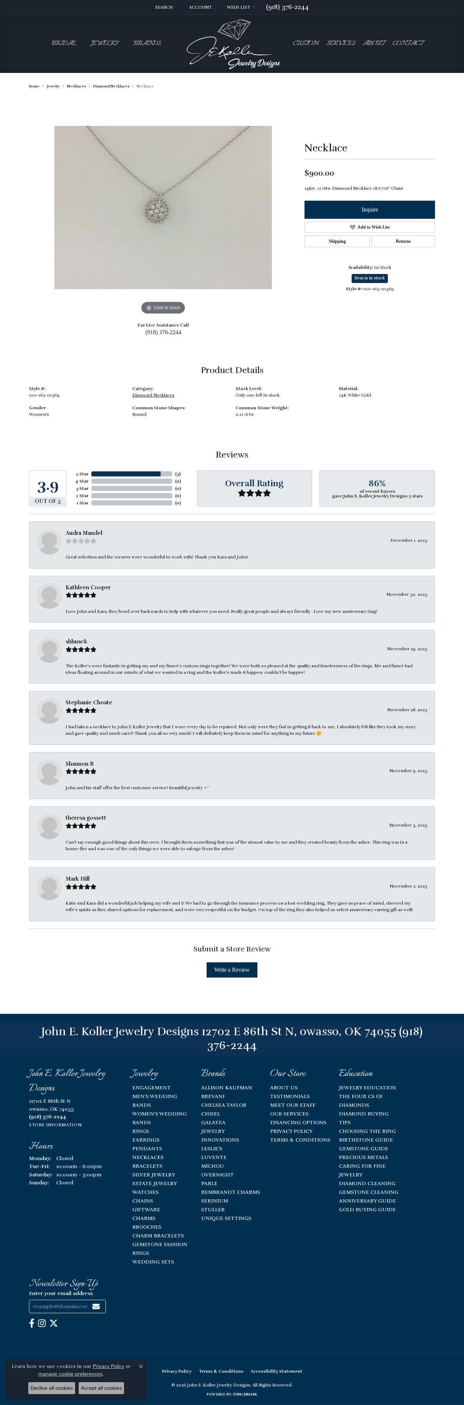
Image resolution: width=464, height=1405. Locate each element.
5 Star (82, 473)
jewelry (53, 86)
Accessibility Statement (276, 1371)
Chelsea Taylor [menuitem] (223, 1105)
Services (340, 43)
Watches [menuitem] (145, 1192)
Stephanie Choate (89, 702)
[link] (287, 7)
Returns (403, 241)
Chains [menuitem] (142, 1200)
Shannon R (80, 764)
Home (34, 86)
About (373, 43)
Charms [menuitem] (143, 1218)
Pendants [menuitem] (147, 1148)
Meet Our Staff (292, 1105)
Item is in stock (370, 278)
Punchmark (245, 1394)
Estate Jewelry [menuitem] (154, 1183)
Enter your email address (61, 1293)
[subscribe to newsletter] (96, 1306)
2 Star (82, 495)
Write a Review (232, 970)
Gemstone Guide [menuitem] (363, 1148)
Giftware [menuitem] (146, 1209)
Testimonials (290, 1096)
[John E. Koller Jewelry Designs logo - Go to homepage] (232, 44)
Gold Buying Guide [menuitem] (367, 1209)
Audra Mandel (84, 533)
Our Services (289, 1113)
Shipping (337, 241)
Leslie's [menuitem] (211, 1148)
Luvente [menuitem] (214, 1157)
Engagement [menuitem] (151, 1087)
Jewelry (104, 43)
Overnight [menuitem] (217, 1174)
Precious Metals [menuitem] (363, 1157)
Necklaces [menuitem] (147, 1157)
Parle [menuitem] (209, 1183)
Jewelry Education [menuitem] (367, 1087)
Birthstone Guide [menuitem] (366, 1139)
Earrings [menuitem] (146, 1139)
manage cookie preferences (70, 1374)
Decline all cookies (51, 1388)
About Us (284, 1087)
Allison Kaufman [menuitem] (226, 1087)
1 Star (82, 502)
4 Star (81, 481)
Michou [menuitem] (212, 1166)
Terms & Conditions (300, 1139)
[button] (167, 7)
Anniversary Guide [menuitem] (367, 1200)
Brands (147, 43)
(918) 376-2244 (163, 332)
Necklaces (76, 86)
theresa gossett (86, 818)
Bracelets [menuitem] (147, 1166)
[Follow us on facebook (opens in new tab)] (31, 1323)
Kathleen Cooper (88, 587)
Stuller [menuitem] (213, 1209)
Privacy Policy (291, 1131)
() (178, 473)
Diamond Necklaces (111, 86)
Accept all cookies (101, 1388)
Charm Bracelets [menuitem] (158, 1235)
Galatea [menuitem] (213, 1122)
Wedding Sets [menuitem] (153, 1261)
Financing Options (298, 1122)
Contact (408, 43)
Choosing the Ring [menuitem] (367, 1131)
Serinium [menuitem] (214, 1200)
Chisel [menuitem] (210, 1113)
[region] (163, 207)
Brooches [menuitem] (146, 1227)
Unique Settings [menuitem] (226, 1218)
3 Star (82, 488)
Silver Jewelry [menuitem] (153, 1174)
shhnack (76, 641)
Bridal (63, 43)
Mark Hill (78, 879)
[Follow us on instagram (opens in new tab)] (42, 1323)
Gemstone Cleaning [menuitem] (368, 1192)
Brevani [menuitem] (212, 1096)
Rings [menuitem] (140, 1131)
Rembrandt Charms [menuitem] (230, 1192)
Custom (305, 43)
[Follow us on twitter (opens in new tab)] (53, 1323)
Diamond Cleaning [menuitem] (367, 1183)
